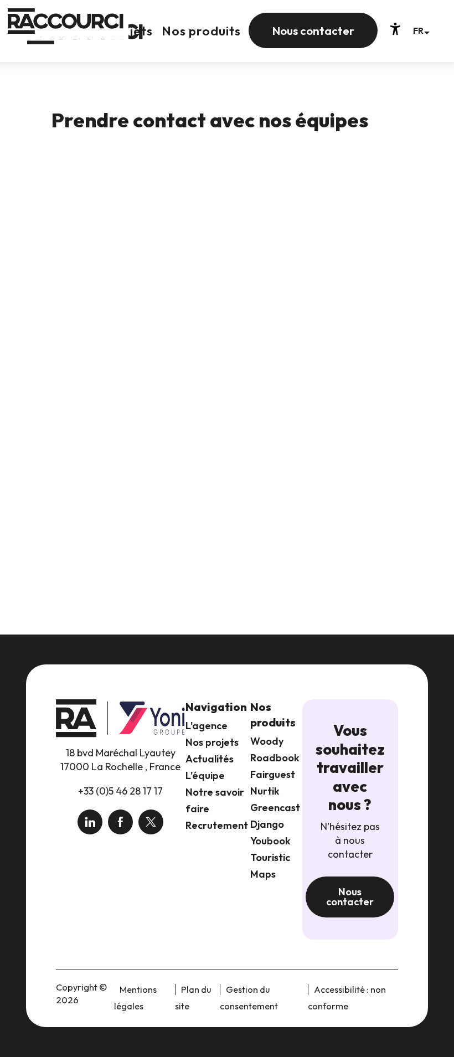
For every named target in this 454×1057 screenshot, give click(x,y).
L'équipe (205, 775)
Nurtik (265, 791)
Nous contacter (350, 896)
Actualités (209, 758)
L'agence (206, 725)
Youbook (270, 840)
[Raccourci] (85, 39)
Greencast (275, 807)
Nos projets (212, 742)
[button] (421, 30)
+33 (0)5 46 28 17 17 (120, 791)
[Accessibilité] (395, 29)
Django (267, 824)
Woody (266, 741)
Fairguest (272, 774)
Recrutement (216, 825)
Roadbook (275, 757)
